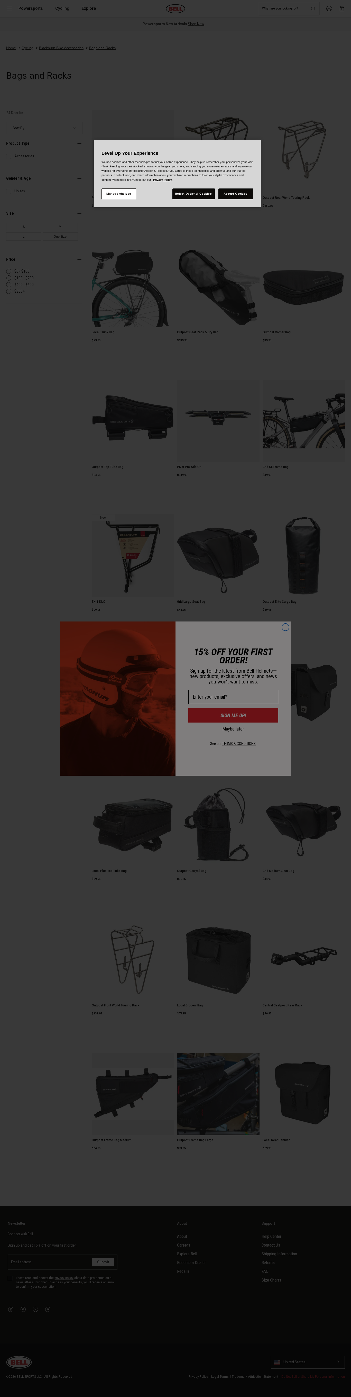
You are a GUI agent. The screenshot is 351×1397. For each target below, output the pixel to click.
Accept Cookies (236, 193)
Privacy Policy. (162, 179)
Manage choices (118, 193)
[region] (177, 173)
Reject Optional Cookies (193, 193)
